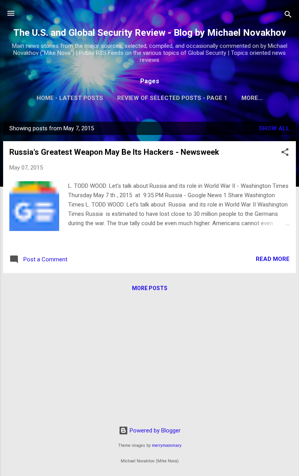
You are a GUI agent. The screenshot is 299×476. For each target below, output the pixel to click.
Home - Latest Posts (70, 98)
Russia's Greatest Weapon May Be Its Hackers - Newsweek (114, 152)
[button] (285, 153)
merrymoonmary (166, 445)
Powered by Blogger (154, 430)
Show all (274, 128)
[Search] (288, 16)
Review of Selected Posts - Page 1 (172, 98)
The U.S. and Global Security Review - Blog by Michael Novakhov (149, 32)
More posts (149, 288)
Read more (273, 259)
